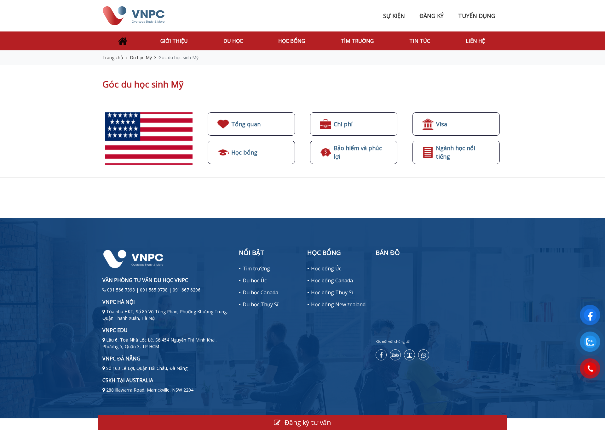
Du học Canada (260, 292)
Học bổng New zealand (338, 304)
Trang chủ (112, 57)
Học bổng (291, 40)
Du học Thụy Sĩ (260, 304)
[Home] (122, 40)
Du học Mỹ (141, 57)
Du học (233, 40)
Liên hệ (475, 40)
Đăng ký (431, 16)
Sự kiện (394, 16)
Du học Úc (255, 280)
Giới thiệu (174, 40)
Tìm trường (357, 40)
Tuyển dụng (476, 16)
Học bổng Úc (326, 268)
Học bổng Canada (332, 280)
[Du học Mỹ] (149, 138)
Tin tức (419, 40)
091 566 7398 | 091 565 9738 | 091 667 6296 (153, 290)
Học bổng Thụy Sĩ (332, 292)
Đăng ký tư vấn (307, 422)
